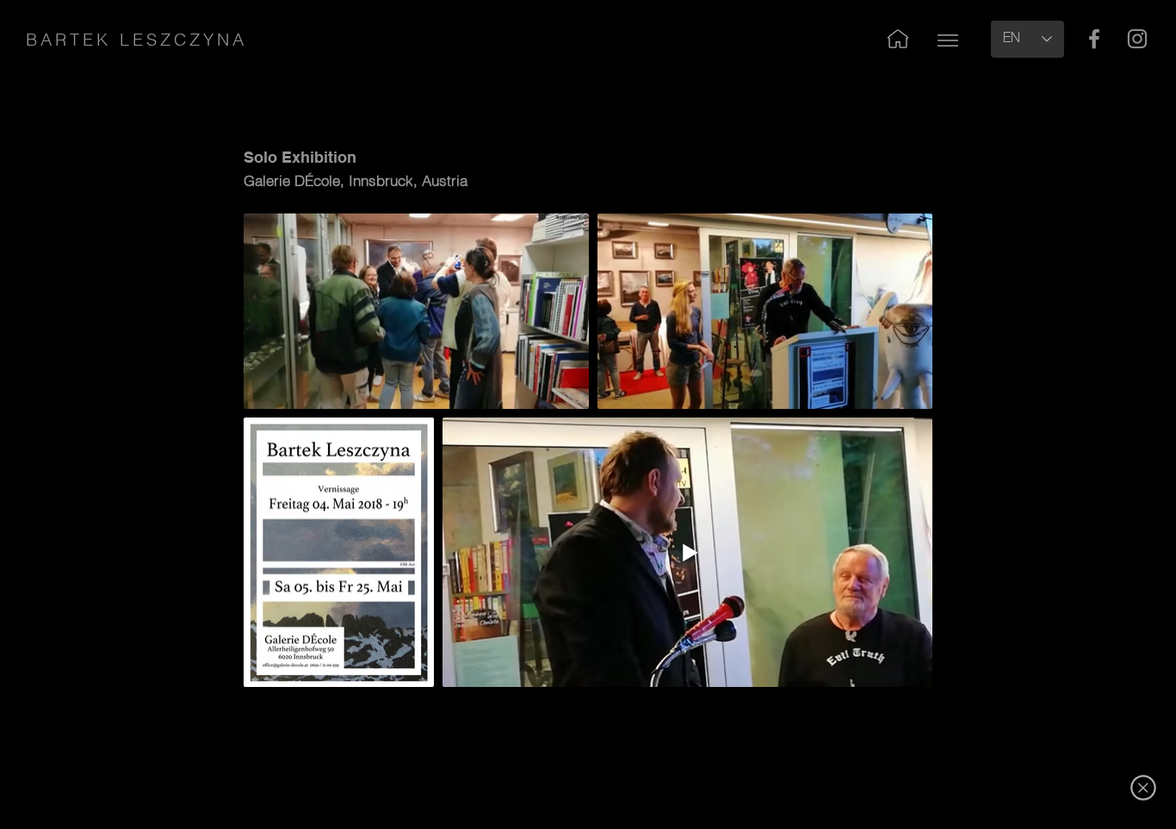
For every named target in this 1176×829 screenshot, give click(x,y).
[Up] (947, 40)
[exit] (1143, 787)
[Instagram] (1137, 39)
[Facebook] (1094, 39)
